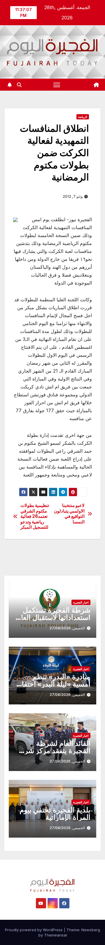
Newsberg (90, 929)
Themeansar (55, 935)
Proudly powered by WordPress (34, 929)
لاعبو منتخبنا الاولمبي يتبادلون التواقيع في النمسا (69, 513)
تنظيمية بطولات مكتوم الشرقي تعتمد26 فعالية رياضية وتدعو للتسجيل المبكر (34, 516)
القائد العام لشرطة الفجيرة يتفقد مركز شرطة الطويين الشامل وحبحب (52, 750)
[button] (19, 85)
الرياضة (82, 117)
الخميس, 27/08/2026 (67, 628)
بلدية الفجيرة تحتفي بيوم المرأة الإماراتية (55, 813)
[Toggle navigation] (56, 85)
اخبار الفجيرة (81, 602)
